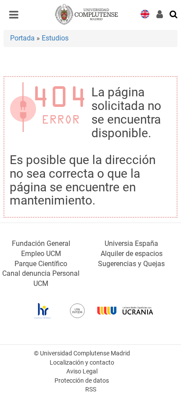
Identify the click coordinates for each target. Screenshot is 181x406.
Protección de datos (81, 380)
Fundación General (41, 243)
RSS (90, 389)
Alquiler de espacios (132, 253)
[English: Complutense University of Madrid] (145, 13)
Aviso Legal (82, 371)
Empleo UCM (41, 253)
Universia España (131, 243)
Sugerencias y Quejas (131, 264)
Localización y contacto (82, 362)
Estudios (55, 38)
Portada (22, 38)
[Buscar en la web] (174, 13)
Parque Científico (40, 264)
